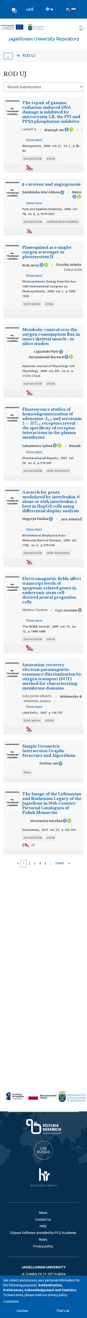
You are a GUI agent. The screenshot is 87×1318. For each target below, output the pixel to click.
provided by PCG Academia (56, 1233)
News (43, 1213)
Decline (22, 1311)
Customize (11, 1301)
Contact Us (43, 1219)
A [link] (27, 9)
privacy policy (57, 1295)
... (8, 56)
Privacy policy (43, 1246)
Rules (43, 1239)
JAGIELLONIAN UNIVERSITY (44, 1267)
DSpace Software (22, 1233)
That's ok (62, 1311)
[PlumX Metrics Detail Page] (32, 168)
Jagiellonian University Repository (43, 38)
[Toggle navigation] (81, 28)
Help (42, 1226)
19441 (59, 863)
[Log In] (49, 8)
